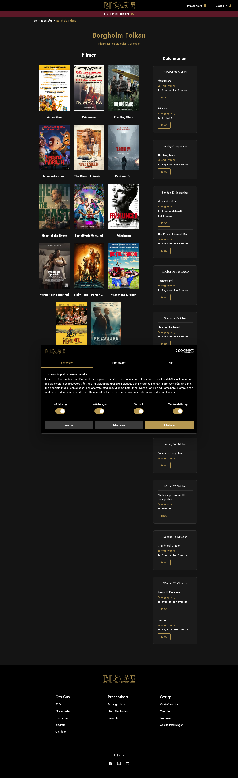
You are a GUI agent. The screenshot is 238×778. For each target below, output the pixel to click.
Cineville (165, 711)
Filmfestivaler (62, 711)
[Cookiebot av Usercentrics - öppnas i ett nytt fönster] (178, 351)
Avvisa (69, 425)
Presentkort (114, 718)
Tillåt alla (169, 425)
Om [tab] (171, 362)
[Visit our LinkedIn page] (127, 766)
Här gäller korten (118, 711)
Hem (34, 21)
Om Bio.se (61, 718)
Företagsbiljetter (117, 705)
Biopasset (165, 718)
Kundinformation (169, 705)
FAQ (58, 705)
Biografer (46, 21)
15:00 (164, 97)
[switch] (99, 411)
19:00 (164, 125)
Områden (60, 732)
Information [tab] (119, 362)
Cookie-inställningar (171, 725)
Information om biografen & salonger (119, 44)
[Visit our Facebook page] (110, 766)
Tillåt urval (119, 425)
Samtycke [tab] (67, 362)
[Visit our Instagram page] (119, 766)
